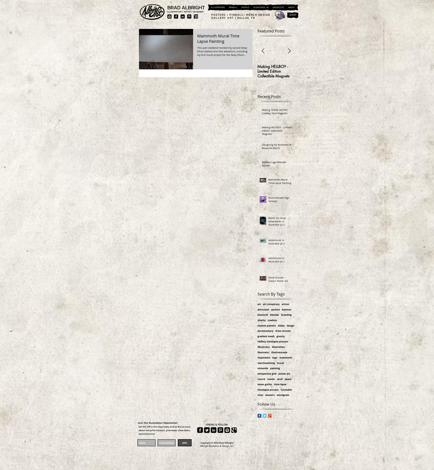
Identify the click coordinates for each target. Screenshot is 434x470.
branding (286, 314)
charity (262, 320)
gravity (281, 336)
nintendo (263, 368)
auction (275, 309)
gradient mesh (266, 336)
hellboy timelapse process (273, 341)
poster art (284, 373)
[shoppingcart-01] (196, 16)
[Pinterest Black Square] (189, 16)
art (259, 304)
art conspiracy (271, 304)
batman (286, 309)
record (261, 379)
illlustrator (264, 347)
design (290, 325)
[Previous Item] (262, 51)
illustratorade (279, 352)
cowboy (272, 320)
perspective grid (267, 373)
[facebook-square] (176, 16)
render (271, 379)
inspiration (264, 357)
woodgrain (283, 395)
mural (280, 363)
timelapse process (268, 389)
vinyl (260, 395)
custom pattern (267, 325)
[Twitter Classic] (265, 416)
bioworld (263, 314)
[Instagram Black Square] (169, 16)
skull (280, 379)
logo (274, 357)
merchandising (266, 363)
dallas (281, 325)
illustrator (263, 352)
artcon (285, 304)
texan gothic (265, 384)
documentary (265, 330)
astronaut (263, 309)
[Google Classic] (270, 416)
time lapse (280, 384)
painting (275, 368)
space (288, 379)
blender (274, 314)
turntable (286, 389)
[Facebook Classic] (259, 416)
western (270, 395)
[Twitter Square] (207, 430)
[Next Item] (289, 51)
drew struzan (283, 330)
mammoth (285, 357)
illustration (278, 347)
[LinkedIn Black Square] (183, 16)
